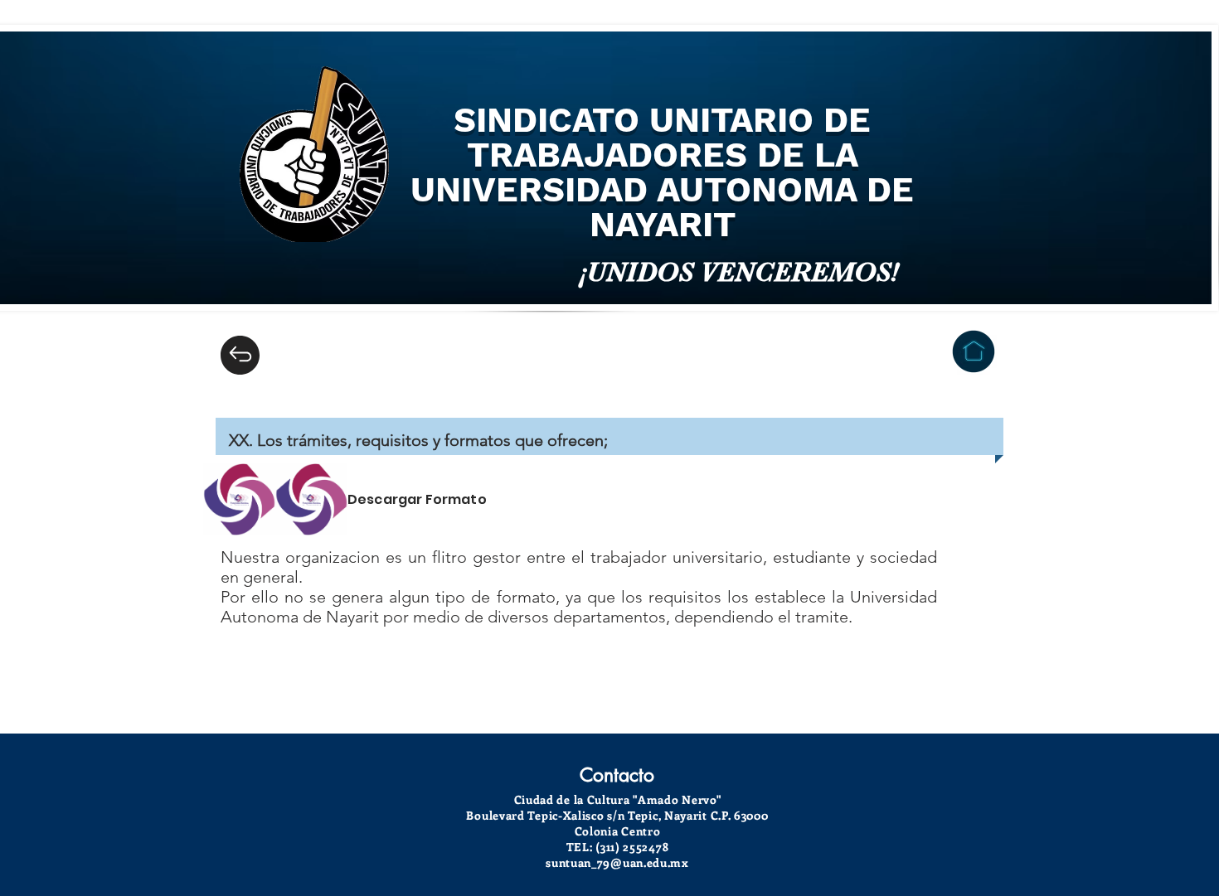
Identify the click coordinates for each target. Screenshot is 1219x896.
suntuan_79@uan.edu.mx (617, 862)
